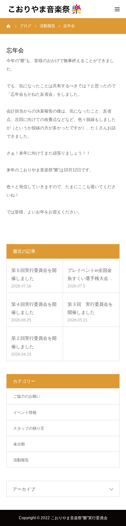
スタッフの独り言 (28, 428)
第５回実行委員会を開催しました (34, 274)
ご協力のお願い (26, 396)
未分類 (19, 444)
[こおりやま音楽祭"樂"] (45, 9)
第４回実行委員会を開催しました (34, 308)
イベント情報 (25, 412)
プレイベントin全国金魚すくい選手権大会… (90, 274)
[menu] (117, 9)
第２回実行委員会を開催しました (34, 342)
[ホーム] (8, 26)
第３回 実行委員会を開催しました (90, 308)
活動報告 (21, 460)
